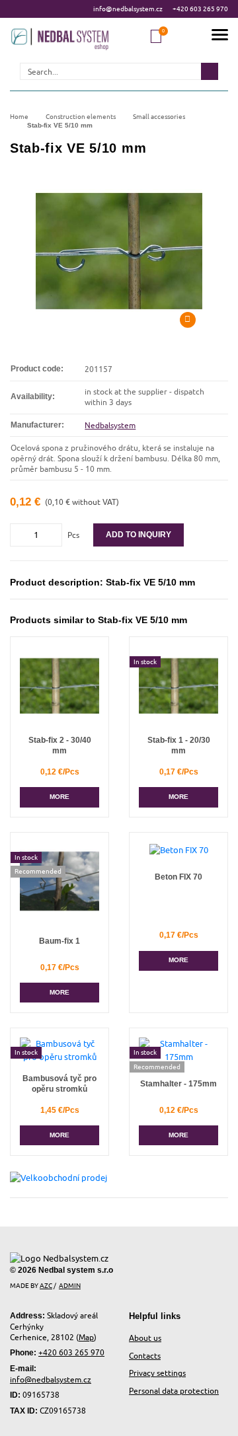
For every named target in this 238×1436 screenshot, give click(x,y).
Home (19, 116)
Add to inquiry (138, 535)
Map (86, 1337)
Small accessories (159, 116)
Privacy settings (157, 1373)
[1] (209, 71)
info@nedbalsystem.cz (128, 9)
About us (145, 1338)
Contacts (145, 1355)
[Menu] (220, 36)
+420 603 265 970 (200, 9)
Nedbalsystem (110, 425)
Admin (70, 1285)
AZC (46, 1285)
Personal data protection (174, 1390)
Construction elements (81, 116)
